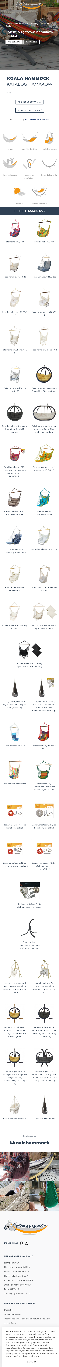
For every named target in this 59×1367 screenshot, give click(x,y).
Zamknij (31, 1362)
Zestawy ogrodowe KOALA (17, 1293)
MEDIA (46, 120)
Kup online (31, 42)
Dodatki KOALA (11, 1289)
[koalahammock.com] (29, 5)
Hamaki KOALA (11, 1263)
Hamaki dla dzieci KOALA (16, 1276)
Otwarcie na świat (12, 1314)
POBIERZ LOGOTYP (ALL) (29, 102)
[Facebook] (21, 1243)
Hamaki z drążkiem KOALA (17, 1267)
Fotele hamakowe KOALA (16, 1271)
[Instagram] (26, 1243)
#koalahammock (29, 1142)
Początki (8, 1310)
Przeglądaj (14, 42)
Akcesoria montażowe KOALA (18, 1280)
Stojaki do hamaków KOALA (17, 1285)
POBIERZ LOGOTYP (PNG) (30, 110)
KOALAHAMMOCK (33, 120)
